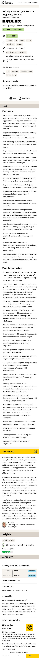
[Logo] (7, 2)
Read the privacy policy (8, 649)
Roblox (17, 14)
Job (14, 98)
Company (26, 98)
